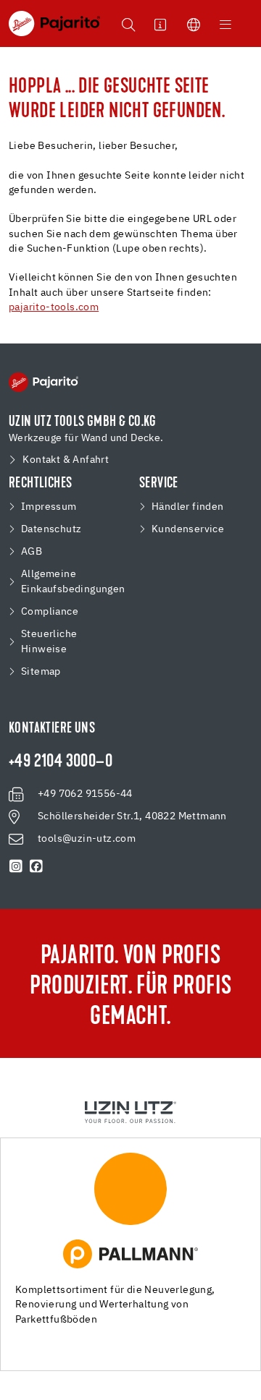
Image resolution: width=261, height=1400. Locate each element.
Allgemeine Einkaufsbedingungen (73, 581)
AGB (31, 552)
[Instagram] (16, 866)
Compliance (49, 612)
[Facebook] (36, 866)
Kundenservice (188, 529)
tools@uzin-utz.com (87, 839)
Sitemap (41, 672)
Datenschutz (51, 529)
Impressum (49, 507)
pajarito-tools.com (54, 307)
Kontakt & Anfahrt (65, 460)
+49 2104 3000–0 (60, 762)
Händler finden (188, 507)
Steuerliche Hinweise (49, 641)
